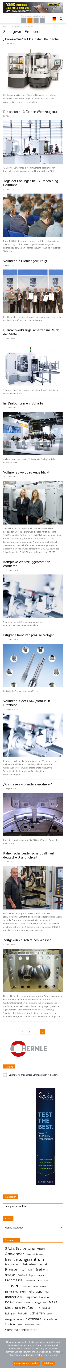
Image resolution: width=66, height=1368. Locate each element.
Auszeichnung (35, 1254)
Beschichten (12, 1264)
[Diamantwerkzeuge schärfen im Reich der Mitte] (33, 364)
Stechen (10, 1324)
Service (20, 1319)
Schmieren (52, 1314)
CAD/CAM (26, 1270)
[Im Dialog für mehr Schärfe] (33, 433)
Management (39, 1302)
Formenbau (30, 1280)
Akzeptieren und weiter (26, 1363)
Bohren (11, 1269)
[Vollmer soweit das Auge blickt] (33, 502)
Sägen (19, 1324)
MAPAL (54, 1302)
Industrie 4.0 (14, 1296)
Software (33, 1319)
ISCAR (9, 1302)
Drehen (41, 1269)
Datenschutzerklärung (33, 1358)
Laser (27, 1302)
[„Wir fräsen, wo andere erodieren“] (33, 814)
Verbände (29, 1324)
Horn (48, 1291)
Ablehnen (49, 1363)
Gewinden (26, 1286)
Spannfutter (50, 1319)
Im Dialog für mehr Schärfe (23, 403)
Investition (44, 1297)
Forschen (43, 1280)
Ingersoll (31, 1297)
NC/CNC (46, 1308)
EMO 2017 (10, 1275)
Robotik (22, 1313)
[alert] (33, 1075)
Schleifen (37, 1313)
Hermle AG (11, 1291)
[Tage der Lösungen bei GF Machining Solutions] (33, 215)
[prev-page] (22, 1031)
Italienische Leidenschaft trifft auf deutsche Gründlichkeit (28, 855)
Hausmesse (39, 1286)
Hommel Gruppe (31, 1291)
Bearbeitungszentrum (24, 1259)
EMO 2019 (22, 1275)
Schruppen (10, 1319)
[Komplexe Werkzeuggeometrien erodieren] (33, 596)
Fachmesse (14, 1280)
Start (5, 26)
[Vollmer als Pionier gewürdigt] (33, 291)
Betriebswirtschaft (35, 1264)
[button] (5, 19)
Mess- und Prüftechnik (22, 1307)
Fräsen (12, 1285)
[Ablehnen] (62, 1353)
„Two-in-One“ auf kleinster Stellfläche (31, 39)
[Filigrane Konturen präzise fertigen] (33, 665)
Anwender (14, 1254)
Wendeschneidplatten (21, 1329)
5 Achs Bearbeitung (20, 1248)
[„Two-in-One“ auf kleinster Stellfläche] (33, 69)
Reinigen (10, 1313)
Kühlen (19, 1302)
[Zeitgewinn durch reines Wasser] (33, 970)
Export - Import (37, 1275)
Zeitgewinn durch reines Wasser (27, 940)
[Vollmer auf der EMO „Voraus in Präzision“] (33, 735)
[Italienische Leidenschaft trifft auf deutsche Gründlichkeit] (33, 887)
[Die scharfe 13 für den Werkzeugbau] (33, 142)
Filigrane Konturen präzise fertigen (28, 635)
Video (39, 1324)
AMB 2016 (41, 1249)
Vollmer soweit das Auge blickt (26, 472)
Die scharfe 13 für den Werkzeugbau (30, 112)
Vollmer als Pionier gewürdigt (25, 261)
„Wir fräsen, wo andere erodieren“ (27, 784)
